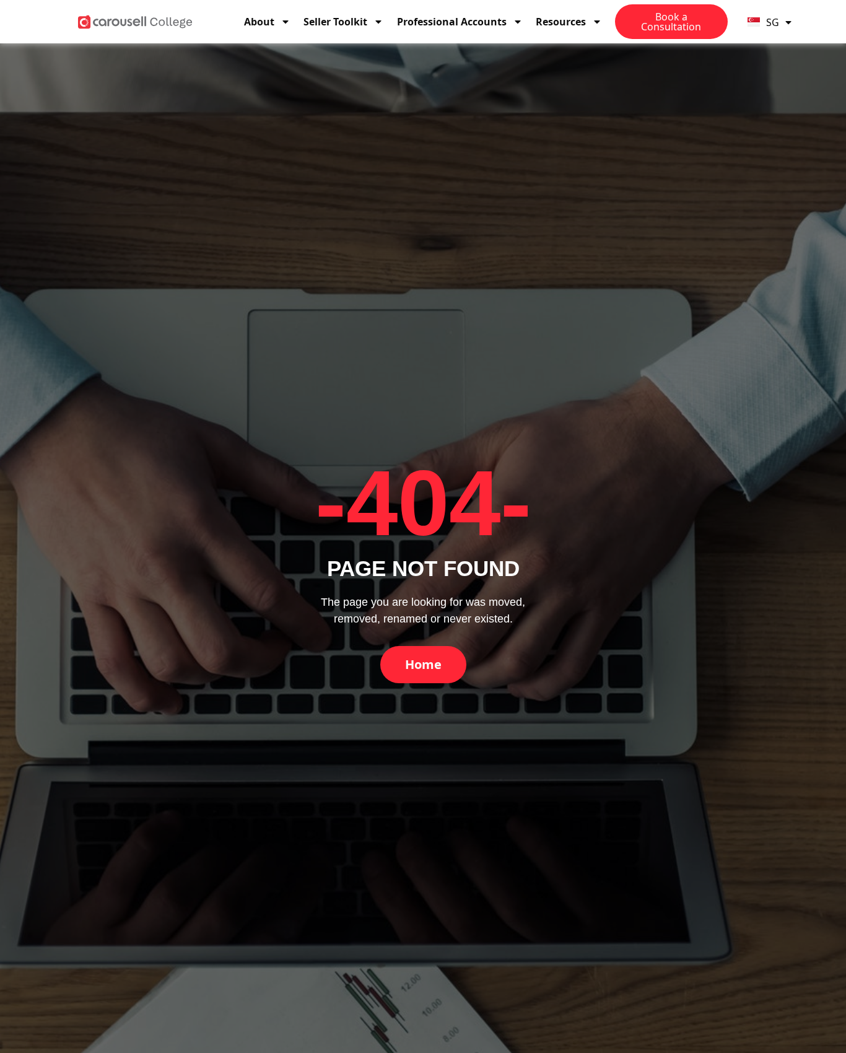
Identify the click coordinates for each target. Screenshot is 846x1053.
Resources (561, 21)
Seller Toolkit (335, 21)
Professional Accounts (452, 21)
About (259, 21)
